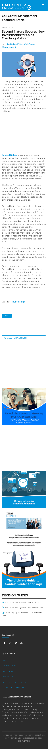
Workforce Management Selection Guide (23, 607)
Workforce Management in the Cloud (21, 602)
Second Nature (9, 155)
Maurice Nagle (18, 301)
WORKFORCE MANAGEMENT (14, 688)
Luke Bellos (10, 44)
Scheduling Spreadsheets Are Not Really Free (22, 614)
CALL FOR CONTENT (16, 338)
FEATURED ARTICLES (11, 666)
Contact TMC (24, 741)
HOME (7, 316)
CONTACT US (8, 677)
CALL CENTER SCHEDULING (14, 682)
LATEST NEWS (8, 671)
